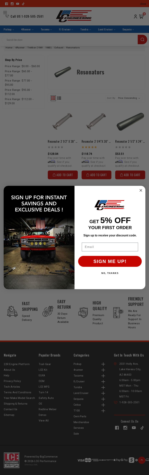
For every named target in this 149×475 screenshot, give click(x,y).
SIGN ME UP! (110, 261)
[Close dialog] (141, 190)
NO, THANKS (110, 273)
